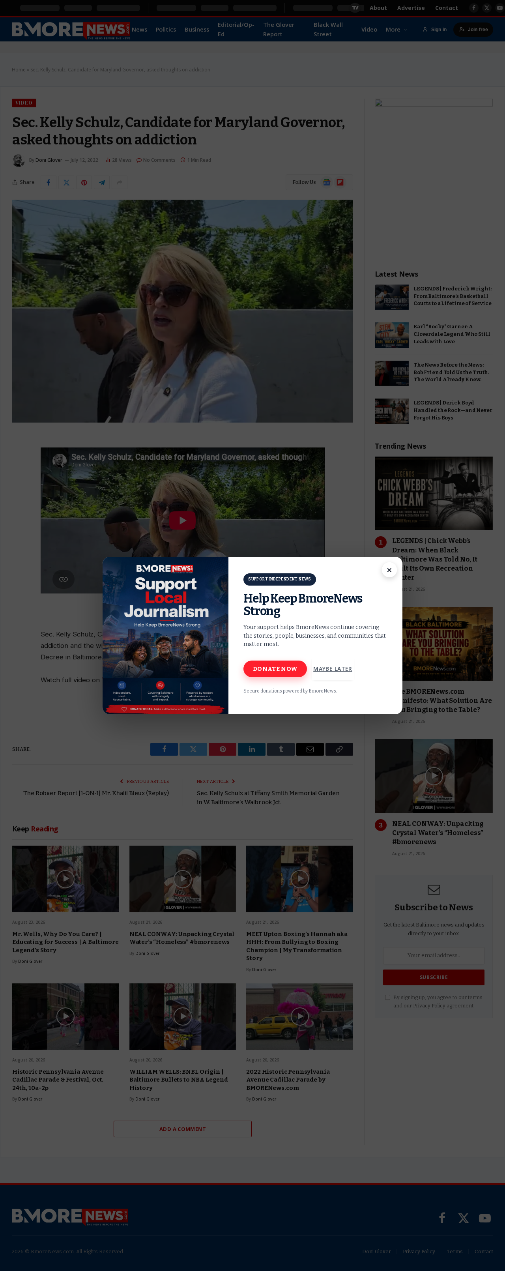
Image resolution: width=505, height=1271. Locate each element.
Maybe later (332, 668)
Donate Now (275, 668)
